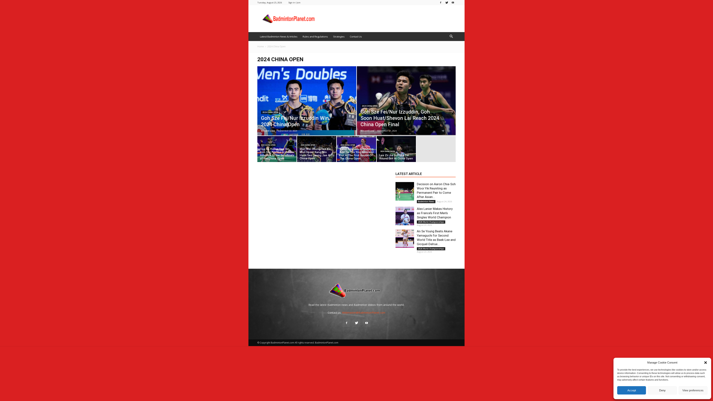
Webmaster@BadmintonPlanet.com (363, 312)
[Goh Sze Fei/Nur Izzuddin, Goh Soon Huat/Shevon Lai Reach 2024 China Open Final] (406, 100)
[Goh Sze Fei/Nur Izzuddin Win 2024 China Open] (306, 100)
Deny (662, 390)
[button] (705, 362)
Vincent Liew (268, 130)
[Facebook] (440, 2)
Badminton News (426, 201)
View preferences (693, 390)
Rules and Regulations (315, 36)
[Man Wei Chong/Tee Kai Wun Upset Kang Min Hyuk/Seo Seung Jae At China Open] (316, 150)
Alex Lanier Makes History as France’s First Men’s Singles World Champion (435, 213)
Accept (631, 390)
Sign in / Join (294, 2)
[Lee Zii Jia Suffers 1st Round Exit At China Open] (396, 150)
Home (260, 46)
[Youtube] (453, 2)
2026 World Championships (431, 222)
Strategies (339, 36)
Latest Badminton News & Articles (278, 36)
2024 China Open (270, 112)
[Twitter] (447, 2)
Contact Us (356, 36)
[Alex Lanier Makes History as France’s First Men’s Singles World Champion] (404, 216)
